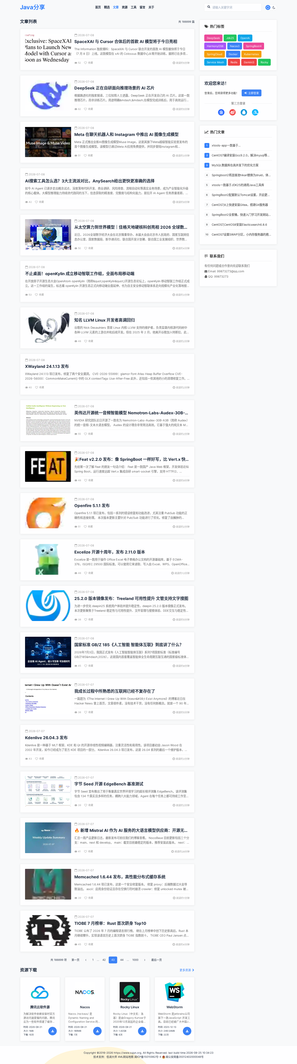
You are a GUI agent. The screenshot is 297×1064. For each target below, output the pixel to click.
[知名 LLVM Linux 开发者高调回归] (48, 328)
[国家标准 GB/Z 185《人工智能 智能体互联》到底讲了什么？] (48, 652)
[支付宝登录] (255, 112)
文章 (116, 7)
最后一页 (156, 959)
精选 (107, 7)
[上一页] (86, 960)
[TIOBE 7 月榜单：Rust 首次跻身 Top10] (48, 931)
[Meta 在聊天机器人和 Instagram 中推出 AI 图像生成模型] (48, 142)
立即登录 (253, 93)
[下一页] (145, 960)
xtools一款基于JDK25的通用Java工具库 (238, 185)
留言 (142, 7)
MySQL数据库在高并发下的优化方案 (235, 165)
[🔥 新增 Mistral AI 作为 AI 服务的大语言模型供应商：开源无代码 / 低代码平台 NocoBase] (48, 838)
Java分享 (32, 7)
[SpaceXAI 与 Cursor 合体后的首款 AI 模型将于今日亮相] (48, 49)
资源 (124, 7)
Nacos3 (234, 46)
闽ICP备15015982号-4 (147, 1056)
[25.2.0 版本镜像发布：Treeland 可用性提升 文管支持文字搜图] (48, 606)
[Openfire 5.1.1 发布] (48, 513)
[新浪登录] (232, 112)
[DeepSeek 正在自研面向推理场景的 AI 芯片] (48, 96)
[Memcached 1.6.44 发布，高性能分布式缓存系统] (48, 885)
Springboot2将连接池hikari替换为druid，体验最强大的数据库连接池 (241, 176)
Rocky (264, 62)
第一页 (75, 959)
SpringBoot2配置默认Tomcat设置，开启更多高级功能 (241, 195)
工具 (133, 7)
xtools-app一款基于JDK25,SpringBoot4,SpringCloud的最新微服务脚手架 (241, 146)
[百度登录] (221, 112)
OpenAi (245, 38)
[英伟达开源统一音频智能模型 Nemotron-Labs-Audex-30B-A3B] (48, 421)
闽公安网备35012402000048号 (185, 1056)
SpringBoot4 (253, 46)
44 (121, 959)
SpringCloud (214, 54)
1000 (135, 959)
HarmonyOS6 (215, 46)
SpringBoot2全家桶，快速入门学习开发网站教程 (241, 215)
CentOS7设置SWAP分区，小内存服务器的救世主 (242, 235)
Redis (234, 62)
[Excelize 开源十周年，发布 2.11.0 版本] (48, 560)
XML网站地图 (126, 1056)
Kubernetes (251, 54)
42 (104, 959)
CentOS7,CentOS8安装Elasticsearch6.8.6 (239, 224)
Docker (233, 54)
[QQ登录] (244, 112)
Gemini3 (249, 62)
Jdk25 (230, 38)
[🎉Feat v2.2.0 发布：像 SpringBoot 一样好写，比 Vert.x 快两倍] (48, 467)
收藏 (90, 62)
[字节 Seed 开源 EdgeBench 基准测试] (48, 792)
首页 (98, 7)
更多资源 (186, 970)
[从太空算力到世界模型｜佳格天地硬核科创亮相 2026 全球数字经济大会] (48, 235)
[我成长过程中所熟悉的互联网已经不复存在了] (48, 699)
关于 (151, 7)
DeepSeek (213, 38)
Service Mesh (215, 62)
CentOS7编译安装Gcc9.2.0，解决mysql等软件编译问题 (241, 156)
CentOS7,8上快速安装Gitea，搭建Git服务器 (240, 205)
